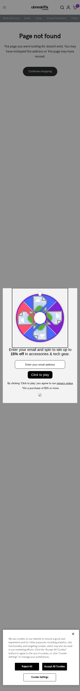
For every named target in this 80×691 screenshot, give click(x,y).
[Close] (73, 634)
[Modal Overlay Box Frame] (40, 345)
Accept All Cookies (54, 666)
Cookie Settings (39, 677)
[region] (41, 657)
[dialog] (41, 657)
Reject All (27, 666)
